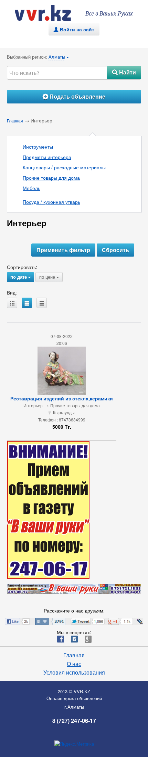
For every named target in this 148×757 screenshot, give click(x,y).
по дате (20, 276)
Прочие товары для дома (51, 177)
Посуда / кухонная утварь (51, 201)
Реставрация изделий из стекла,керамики (61, 398)
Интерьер (33, 405)
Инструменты (38, 146)
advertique (49, 13)
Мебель (31, 188)
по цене (49, 276)
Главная (15, 120)
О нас (74, 663)
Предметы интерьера (47, 156)
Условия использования (74, 672)
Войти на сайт (74, 29)
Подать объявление (74, 96)
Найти (124, 72)
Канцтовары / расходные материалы (64, 167)
